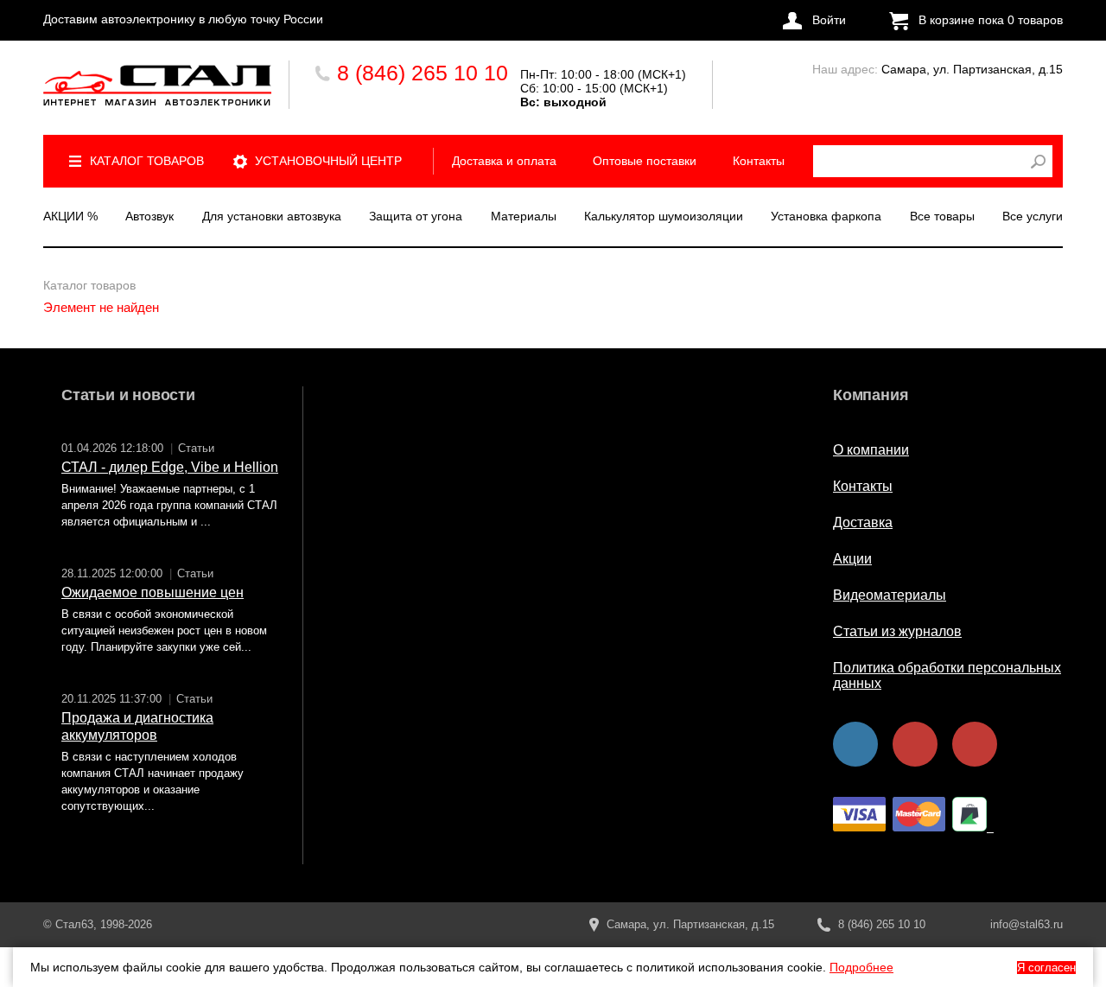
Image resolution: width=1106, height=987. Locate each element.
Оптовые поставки (644, 161)
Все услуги (1032, 216)
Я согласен (1046, 967)
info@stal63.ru (1026, 924)
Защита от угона (415, 216)
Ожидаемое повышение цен (152, 592)
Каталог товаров (147, 161)
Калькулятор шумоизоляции (663, 216)
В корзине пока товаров (990, 20)
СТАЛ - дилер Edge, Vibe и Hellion (169, 467)
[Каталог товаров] (157, 85)
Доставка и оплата (504, 161)
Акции (852, 558)
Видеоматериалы (889, 595)
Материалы (523, 216)
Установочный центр (328, 161)
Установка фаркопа (826, 216)
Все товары (942, 216)
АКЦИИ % (70, 216)
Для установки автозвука (271, 216)
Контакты (759, 161)
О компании (871, 450)
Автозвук (149, 216)
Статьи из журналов (897, 631)
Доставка (863, 522)
